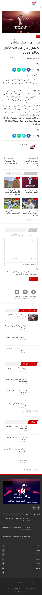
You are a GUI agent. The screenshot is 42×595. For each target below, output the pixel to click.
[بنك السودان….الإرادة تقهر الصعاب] (33, 339)
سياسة (38, 550)
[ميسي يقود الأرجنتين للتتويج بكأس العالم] (12, 203)
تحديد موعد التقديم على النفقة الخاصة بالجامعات (31, 163)
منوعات (38, 568)
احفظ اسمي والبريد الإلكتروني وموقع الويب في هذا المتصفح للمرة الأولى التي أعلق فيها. (22, 273)
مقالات (38, 559)
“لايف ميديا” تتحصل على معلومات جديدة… (17, 518)
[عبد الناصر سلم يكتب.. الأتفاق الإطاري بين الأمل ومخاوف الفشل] (33, 440)
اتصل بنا (31, 582)
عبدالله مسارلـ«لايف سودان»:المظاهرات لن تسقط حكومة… (18, 403)
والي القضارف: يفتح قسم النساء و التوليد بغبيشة (16, 536)
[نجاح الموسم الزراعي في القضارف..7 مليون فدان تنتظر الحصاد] (33, 328)
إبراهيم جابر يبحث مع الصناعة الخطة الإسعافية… (16, 527)
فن (39, 572)
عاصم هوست (19, 591)
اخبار (39, 546)
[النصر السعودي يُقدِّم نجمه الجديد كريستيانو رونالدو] (30, 203)
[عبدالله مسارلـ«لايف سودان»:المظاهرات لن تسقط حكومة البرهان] (33, 404)
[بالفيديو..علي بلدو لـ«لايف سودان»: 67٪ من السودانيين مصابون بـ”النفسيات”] (33, 370)
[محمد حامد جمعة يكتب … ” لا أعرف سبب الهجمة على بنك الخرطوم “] (33, 351)
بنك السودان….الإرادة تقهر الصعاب (16, 337)
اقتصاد (38, 563)
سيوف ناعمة (23, 460)
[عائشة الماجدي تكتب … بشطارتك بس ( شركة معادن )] (33, 451)
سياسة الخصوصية (21, 582)
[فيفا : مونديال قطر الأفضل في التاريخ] (30, 182)
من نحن (10, 582)
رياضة (38, 36)
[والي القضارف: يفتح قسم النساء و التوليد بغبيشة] (35, 538)
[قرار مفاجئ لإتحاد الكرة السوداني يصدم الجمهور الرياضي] (12, 182)
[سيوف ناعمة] (33, 462)
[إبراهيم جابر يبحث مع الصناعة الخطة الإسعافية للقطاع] (35, 529)
